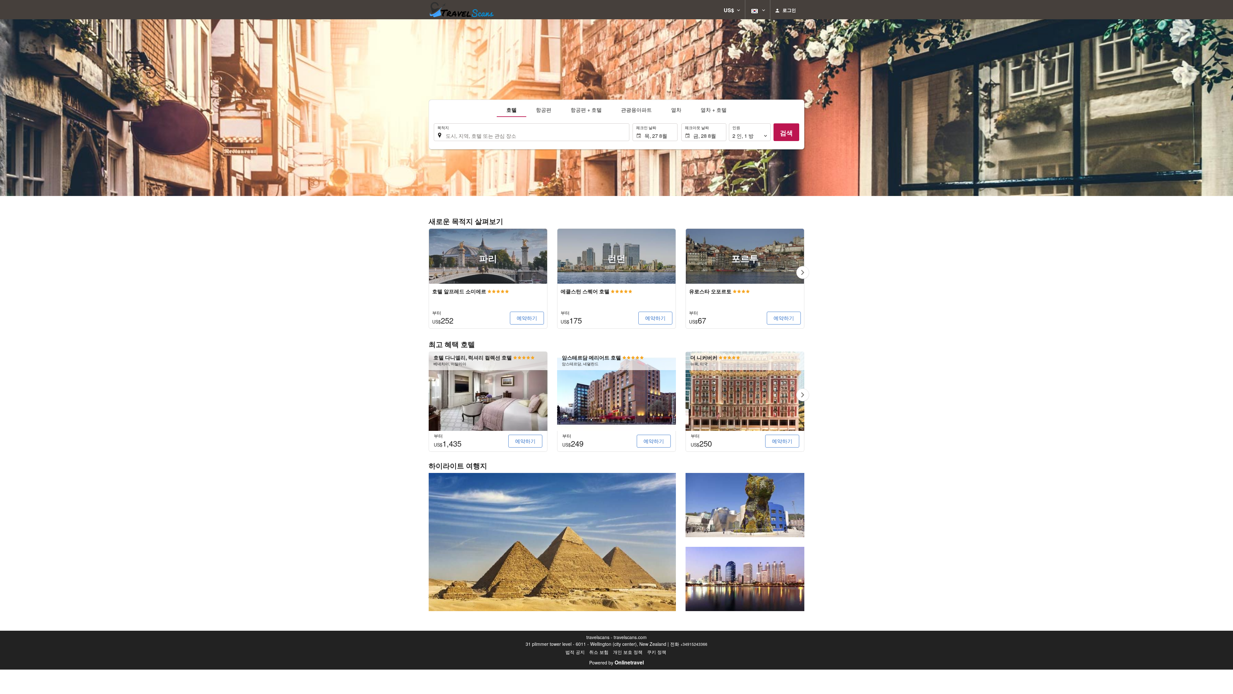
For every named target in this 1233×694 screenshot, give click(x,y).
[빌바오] (745, 505)
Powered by (616, 662)
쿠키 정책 (656, 652)
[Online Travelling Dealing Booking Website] (461, 9)
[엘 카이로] (552, 542)
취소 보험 (598, 652)
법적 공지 (575, 652)
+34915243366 (693, 644)
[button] (732, 9)
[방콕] (745, 579)
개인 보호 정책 (628, 652)
